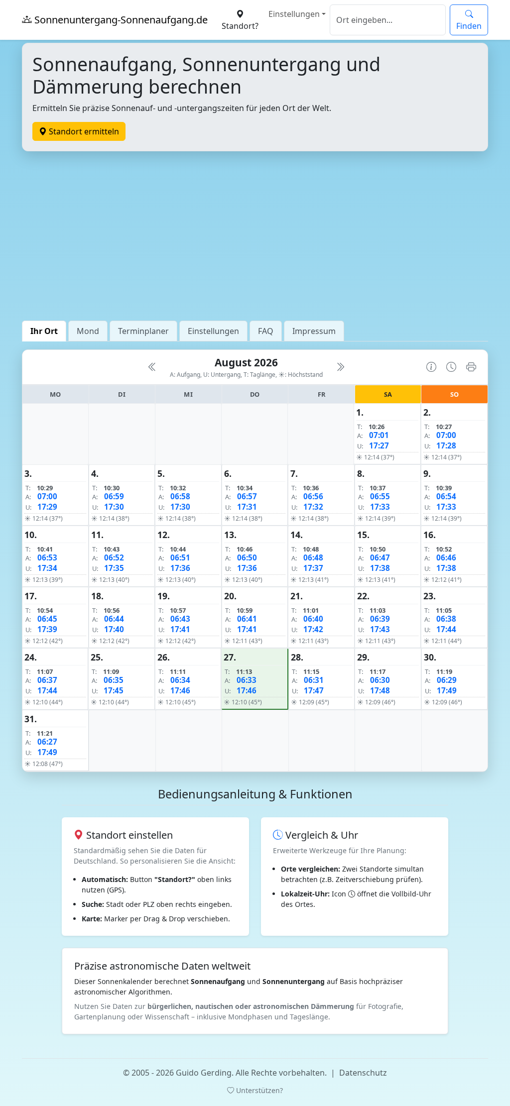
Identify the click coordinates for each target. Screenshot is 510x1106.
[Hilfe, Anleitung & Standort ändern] (431, 366)
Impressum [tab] (314, 331)
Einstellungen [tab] (213, 331)
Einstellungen (294, 13)
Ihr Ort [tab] (44, 331)
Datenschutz (363, 1072)
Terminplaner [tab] (143, 331)
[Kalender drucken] (471, 366)
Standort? (240, 25)
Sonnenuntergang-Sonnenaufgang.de (120, 19)
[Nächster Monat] (340, 367)
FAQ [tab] (265, 331)
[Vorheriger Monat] (152, 367)
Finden (469, 25)
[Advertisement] (255, 236)
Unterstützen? (258, 1090)
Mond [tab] (88, 331)
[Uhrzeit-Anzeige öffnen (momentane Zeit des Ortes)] (451, 366)
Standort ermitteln (83, 131)
